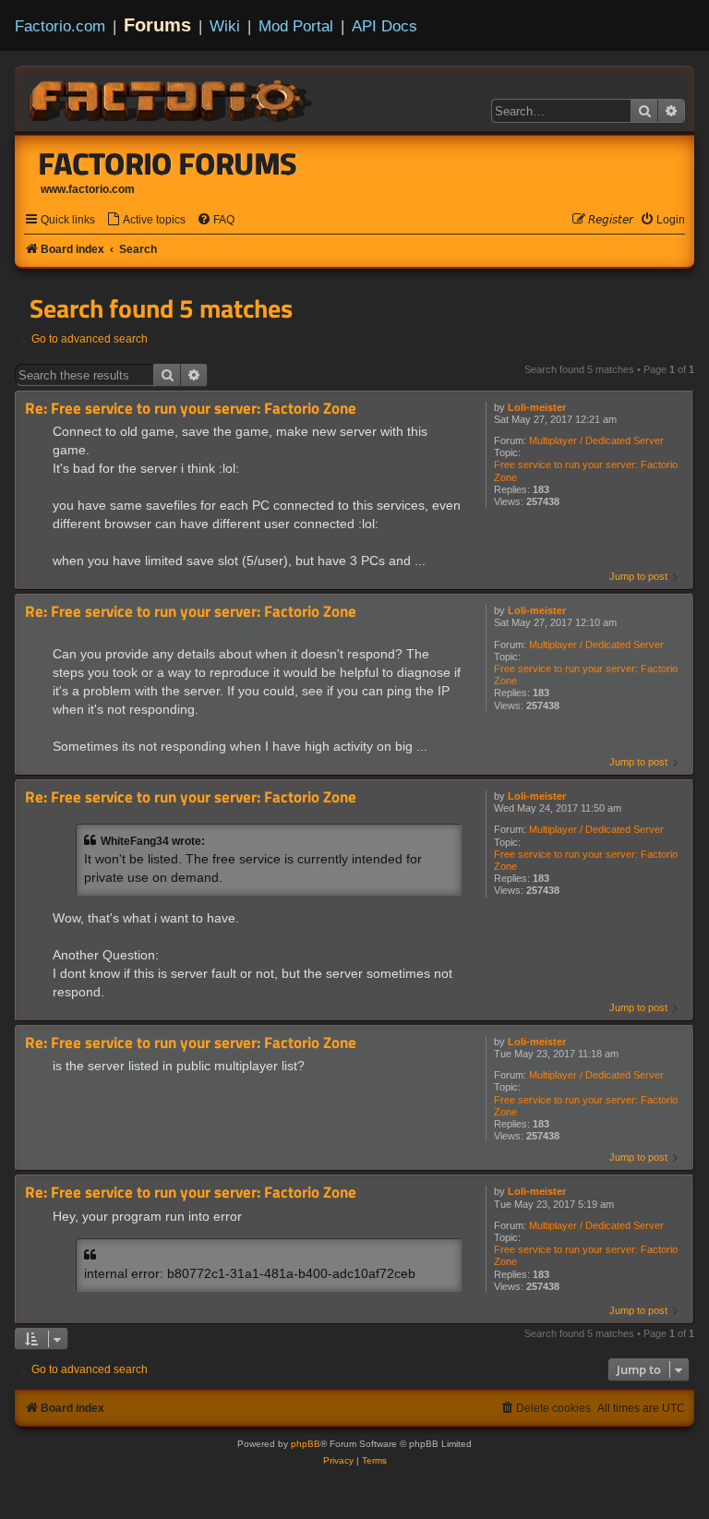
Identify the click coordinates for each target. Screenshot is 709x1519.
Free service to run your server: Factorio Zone (586, 470)
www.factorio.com (88, 189)
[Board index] (171, 98)
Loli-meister (537, 407)
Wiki (225, 26)
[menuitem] (146, 220)
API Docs (384, 26)
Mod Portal (295, 26)
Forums (157, 25)
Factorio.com (60, 26)
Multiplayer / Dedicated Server (596, 440)
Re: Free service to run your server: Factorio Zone (190, 408)
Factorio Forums (168, 163)
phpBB (305, 1444)
